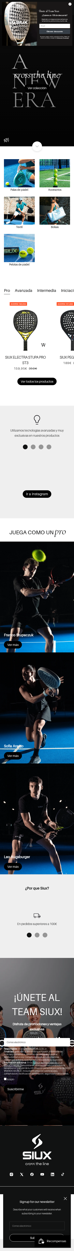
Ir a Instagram (37, 494)
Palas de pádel (19, 189)
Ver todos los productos (37, 381)
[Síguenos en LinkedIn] (52, 1174)
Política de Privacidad (62, 38)
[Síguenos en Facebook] (32, 1174)
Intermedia (46, 290)
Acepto (10, 1079)
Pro (7, 290)
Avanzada (23, 290)
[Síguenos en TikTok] (63, 1174)
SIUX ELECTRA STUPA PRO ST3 (25, 360)
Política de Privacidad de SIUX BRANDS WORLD (33, 1064)
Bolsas (55, 227)
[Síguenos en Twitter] (22, 1174)
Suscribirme (15, 1089)
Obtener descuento (54, 32)
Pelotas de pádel (19, 264)
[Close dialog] (69, 4)
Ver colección (37, 88)
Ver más (13, 645)
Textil (19, 227)
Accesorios (54, 189)
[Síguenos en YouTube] (42, 1174)
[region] (37, 426)
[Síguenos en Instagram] (11, 1174)
